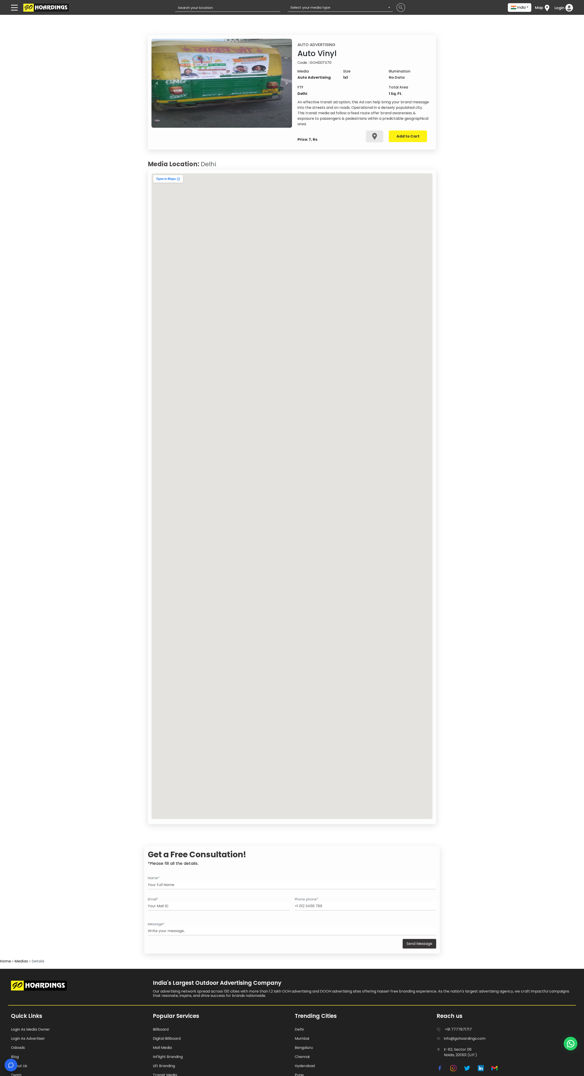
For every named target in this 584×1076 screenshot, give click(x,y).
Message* (156, 924)
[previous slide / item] (156, 83)
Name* (153, 878)
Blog (15, 1056)
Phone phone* (306, 899)
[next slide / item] (287, 83)
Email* (153, 899)
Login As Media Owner (30, 1029)
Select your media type (310, 7)
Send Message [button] (419, 943)
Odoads (18, 1047)
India (521, 7)
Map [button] (539, 7)
